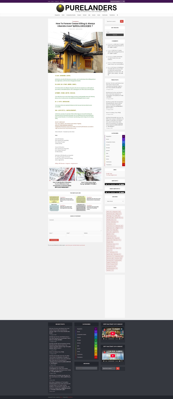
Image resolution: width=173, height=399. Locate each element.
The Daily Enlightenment (111, 175)
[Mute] (119, 184)
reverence (110, 258)
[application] (115, 183)
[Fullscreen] (122, 338)
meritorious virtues (112, 244)
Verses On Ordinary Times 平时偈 (113, 112)
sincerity (110, 260)
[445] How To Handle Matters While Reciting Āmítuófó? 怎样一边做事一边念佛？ (116, 46)
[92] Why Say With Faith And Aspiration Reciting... (66, 207)
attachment (110, 213)
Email (68, 233)
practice (110, 254)
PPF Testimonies (112, 252)
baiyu (118, 213)
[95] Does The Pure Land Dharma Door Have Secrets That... (67, 200)
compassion (111, 223)
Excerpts (79, 15)
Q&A (89, 15)
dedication (119, 225)
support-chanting (112, 262)
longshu (110, 242)
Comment (51, 220)
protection (110, 256)
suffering (118, 260)
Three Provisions (112, 264)
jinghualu (110, 238)
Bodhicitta (110, 217)
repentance (119, 256)
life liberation (62, 163)
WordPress (70, 397)
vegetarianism (74, 163)
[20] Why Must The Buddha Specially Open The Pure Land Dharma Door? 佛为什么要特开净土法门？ (59, 377)
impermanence (111, 236)
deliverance (110, 227)
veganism (68, 163)
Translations (112, 15)
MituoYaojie (110, 246)
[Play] (106, 184)
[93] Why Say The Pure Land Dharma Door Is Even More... (94, 199)
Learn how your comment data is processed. (75, 245)
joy (117, 238)
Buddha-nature (111, 219)
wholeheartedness (112, 268)
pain (119, 248)
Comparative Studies (70, 15)
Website (86, 233)
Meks (61, 397)
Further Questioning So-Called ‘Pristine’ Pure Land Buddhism (115, 58)
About (52, 1)
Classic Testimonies (112, 221)
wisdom (110, 270)
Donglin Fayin (109, 173)
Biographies (57, 15)
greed (116, 232)
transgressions (111, 266)
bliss (118, 215)
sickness (119, 258)
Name (51, 233)
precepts (117, 254)
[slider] (122, 184)
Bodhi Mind (119, 217)
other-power (111, 248)
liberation (117, 240)
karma (109, 240)
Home (49, 1)
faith (109, 229)
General (84, 15)
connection (110, 225)
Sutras (98, 15)
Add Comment (79, 29)
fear (116, 229)
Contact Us (57, 1)
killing (57, 163)
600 (109, 211)
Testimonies (104, 15)
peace (109, 250)
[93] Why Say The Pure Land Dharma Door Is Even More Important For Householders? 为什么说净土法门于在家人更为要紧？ (59, 338)
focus (109, 232)
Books (63, 15)
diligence (119, 227)
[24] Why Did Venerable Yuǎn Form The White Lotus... (93, 208)
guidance (110, 234)
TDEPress (62, 1)
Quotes (93, 15)
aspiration (116, 211)
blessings (110, 215)
